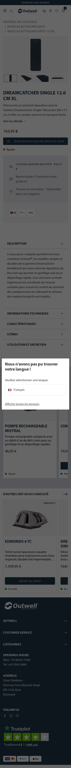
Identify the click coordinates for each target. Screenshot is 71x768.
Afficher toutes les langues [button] (22, 404)
